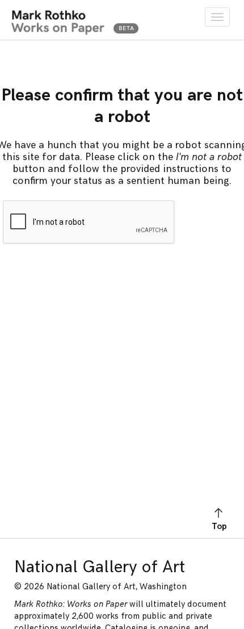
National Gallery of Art (99, 567)
